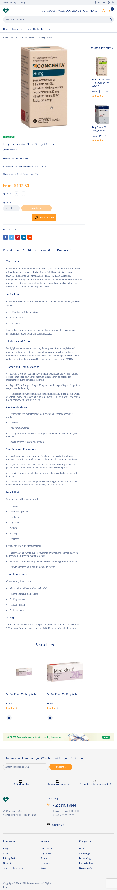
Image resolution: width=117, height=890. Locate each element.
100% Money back (21, 784)
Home (5, 37)
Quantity (7, 193)
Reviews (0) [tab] (65, 250)
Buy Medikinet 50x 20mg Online (63, 694)
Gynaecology (85, 868)
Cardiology (84, 853)
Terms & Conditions (13, 868)
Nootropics (16, 37)
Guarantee (8, 863)
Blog (23, 2)
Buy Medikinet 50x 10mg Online (22, 694)
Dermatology (85, 858)
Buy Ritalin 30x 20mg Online (100, 129)
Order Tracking (9, 2)
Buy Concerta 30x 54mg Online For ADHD (101, 83)
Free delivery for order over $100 (95, 784)
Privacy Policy (10, 858)
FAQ (5, 848)
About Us (7, 853)
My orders (46, 853)
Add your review (10, 150)
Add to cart (36, 208)
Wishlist (45, 868)
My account (46, 848)
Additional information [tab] (37, 250)
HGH (82, 848)
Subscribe (61, 767)
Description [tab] (11, 250)
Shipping (45, 863)
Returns (44, 858)
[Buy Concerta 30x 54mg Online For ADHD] (102, 66)
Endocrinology (86, 863)
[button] (9, 717)
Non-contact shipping (58, 784)
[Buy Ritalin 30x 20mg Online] (102, 114)
